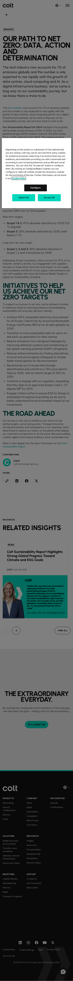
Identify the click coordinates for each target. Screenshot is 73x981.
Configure (35, 188)
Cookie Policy (19, 178)
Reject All (24, 197)
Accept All (49, 197)
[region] (36, 173)
